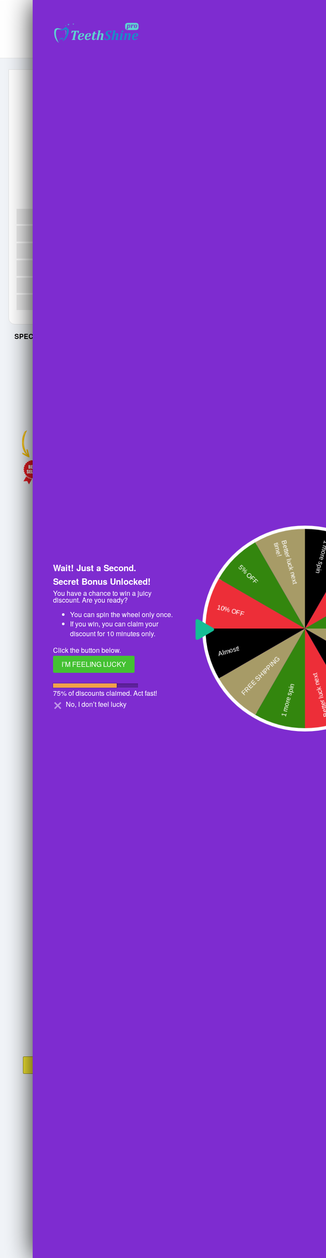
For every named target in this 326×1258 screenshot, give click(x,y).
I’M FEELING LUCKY (94, 664)
